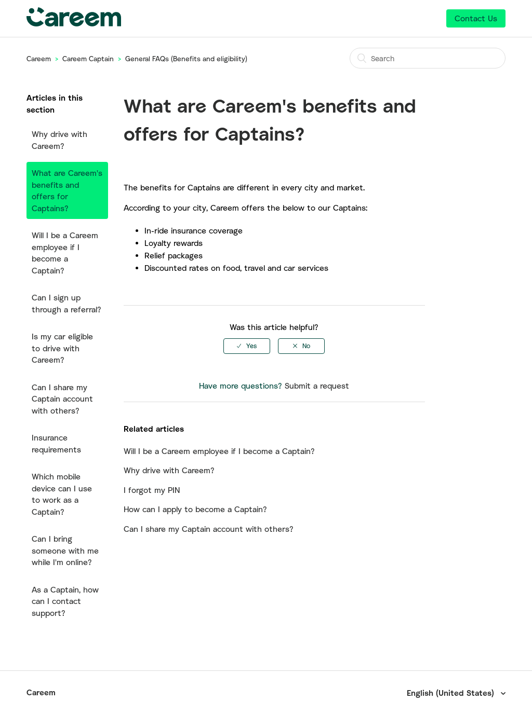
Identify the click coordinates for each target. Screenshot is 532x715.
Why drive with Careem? (59, 139)
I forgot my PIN (152, 489)
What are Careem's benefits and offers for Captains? (67, 190)
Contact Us (476, 18)
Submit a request (317, 385)
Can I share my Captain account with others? (62, 398)
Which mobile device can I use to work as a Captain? (62, 494)
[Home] (73, 23)
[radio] (246, 346)
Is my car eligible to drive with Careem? (62, 348)
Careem (38, 58)
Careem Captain (88, 58)
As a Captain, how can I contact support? (65, 601)
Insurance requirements (56, 443)
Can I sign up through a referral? (66, 303)
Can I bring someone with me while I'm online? (65, 550)
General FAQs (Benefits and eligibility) (186, 58)
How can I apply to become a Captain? (195, 509)
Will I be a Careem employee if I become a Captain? (65, 252)
